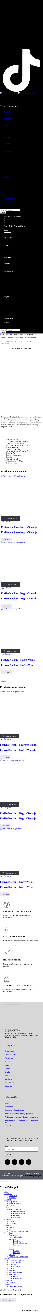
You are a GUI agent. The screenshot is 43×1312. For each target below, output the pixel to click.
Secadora (16, 163)
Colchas (11, 186)
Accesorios (8, 1194)
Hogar (7, 1065)
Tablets (11, 147)
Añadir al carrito (8, 1300)
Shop (9, 334)
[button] (7, 521)
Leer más (6, 539)
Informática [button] (8, 143)
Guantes (12, 200)
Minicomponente (19, 129)
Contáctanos (9, 1126)
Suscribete (8, 1146)
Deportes (8, 1086)
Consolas (12, 124)
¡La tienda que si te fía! (8, 97)
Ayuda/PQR (9, 1106)
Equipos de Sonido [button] (15, 127)
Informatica (9, 1082)
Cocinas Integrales (15, 181)
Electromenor (13, 165)
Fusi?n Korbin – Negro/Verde (18, 659)
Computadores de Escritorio (18, 149)
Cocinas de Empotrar (16, 179)
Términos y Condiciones (14, 1110)
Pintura (15, 194)
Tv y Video (13, 120)
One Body (17, 135)
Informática (8, 1225)
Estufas (7, 1072)
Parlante (16, 133)
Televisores (9, 1051)
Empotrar (16, 171)
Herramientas (17, 196)
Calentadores (13, 153)
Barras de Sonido (15, 122)
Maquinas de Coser (15, 190)
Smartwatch (13, 114)
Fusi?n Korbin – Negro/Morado (19, 593)
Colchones (12, 1264)
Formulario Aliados (15, 204)
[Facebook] (7, 1162)
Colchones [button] (12, 183)
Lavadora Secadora (20, 161)
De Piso (16, 169)
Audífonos (12, 116)
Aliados (7, 1284)
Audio (7, 1061)
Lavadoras (17, 159)
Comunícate (8, 216)
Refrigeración (10, 1058)
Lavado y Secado (11, 1054)
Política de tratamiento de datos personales (21, 1117)
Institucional (8, 1280)
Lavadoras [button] (12, 157)
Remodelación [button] (14, 192)
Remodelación (14, 1274)
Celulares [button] (7, 137)
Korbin (19, 341)
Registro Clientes (20, 226)
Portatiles (12, 145)
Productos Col (11, 341)
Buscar (3, 212)
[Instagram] (21, 48)
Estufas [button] (11, 167)
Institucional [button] (8, 198)
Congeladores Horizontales (18, 175)
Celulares (12, 139)
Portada (2, 334)
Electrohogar (8, 1233)
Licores (8, 1068)
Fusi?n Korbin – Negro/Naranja (19, 527)
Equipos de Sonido (15, 1209)
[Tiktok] (21, 91)
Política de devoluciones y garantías (19, 1113)
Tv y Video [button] (8, 118)
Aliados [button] (6, 202)
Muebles (12, 188)
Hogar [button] (6, 177)
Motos (7, 1075)
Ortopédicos (17, 184)
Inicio (6, 110)
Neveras (12, 173)
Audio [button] (6, 125)
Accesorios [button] (7, 112)
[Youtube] (28, 1162)
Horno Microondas (15, 155)
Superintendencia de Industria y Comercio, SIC (21, 1121)
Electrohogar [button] (8, 151)
